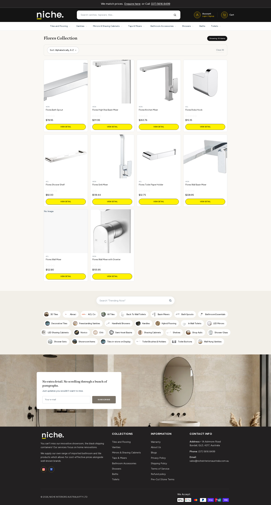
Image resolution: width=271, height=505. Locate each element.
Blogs (154, 452)
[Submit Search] (170, 300)
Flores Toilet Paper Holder (151, 184)
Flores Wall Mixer (53, 259)
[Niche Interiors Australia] (50, 15)
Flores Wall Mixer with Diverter (106, 259)
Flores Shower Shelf (55, 184)
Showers (186, 26)
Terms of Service (160, 468)
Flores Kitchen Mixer (148, 110)
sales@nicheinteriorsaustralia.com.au (209, 461)
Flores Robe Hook (193, 110)
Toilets (214, 26)
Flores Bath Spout (54, 110)
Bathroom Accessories (162, 26)
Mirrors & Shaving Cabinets (106, 26)
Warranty (156, 442)
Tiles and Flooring (59, 26)
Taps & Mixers (135, 26)
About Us (156, 447)
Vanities (80, 26)
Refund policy (158, 474)
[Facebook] (51, 469)
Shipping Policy (159, 463)
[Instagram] (44, 469)
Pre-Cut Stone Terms (162, 479)
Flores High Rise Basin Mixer (105, 110)
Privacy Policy (158, 458)
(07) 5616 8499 (160, 3)
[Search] (175, 14)
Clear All (220, 50)
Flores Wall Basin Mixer (195, 184)
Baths (202, 26)
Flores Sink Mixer (100, 184)
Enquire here (132, 3)
